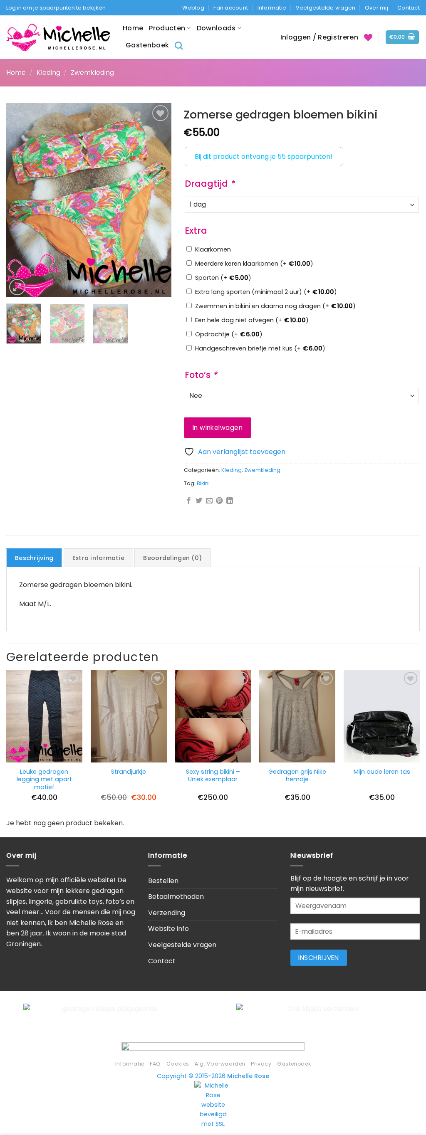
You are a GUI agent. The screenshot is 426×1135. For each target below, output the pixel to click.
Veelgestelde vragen (326, 7)
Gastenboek (147, 45)
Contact (408, 7)
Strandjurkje (128, 772)
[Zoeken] (179, 45)
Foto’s (201, 375)
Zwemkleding (92, 72)
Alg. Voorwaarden (220, 1063)
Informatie (272, 7)
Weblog (193, 7)
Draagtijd (209, 184)
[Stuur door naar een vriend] (209, 501)
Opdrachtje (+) (229, 334)
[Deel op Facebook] (189, 501)
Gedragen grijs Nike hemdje (297, 775)
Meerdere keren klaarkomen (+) (254, 263)
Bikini (203, 483)
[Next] (157, 199)
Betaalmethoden (176, 896)
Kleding (48, 72)
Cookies (177, 1063)
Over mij (376, 7)
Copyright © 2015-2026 (213, 1076)
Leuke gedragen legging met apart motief (44, 779)
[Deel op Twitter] (199, 501)
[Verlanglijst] (368, 37)
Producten (167, 28)
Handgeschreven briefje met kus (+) (260, 348)
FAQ (155, 1063)
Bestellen (163, 881)
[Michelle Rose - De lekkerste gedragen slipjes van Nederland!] (58, 37)
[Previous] (19, 199)
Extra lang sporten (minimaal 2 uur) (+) (266, 292)
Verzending (166, 913)
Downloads (216, 28)
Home (133, 28)
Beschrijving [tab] (34, 558)
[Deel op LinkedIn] (229, 501)
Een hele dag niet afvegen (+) (252, 320)
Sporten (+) (223, 278)
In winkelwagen (218, 427)
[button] (402, 37)
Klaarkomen (213, 249)
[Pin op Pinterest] (219, 501)
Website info (168, 928)
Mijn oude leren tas (382, 772)
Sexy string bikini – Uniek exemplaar (213, 775)
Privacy (261, 1063)
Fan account (230, 7)
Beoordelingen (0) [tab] (172, 558)
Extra (196, 231)
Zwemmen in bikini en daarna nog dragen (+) (275, 306)
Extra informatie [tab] (98, 558)
